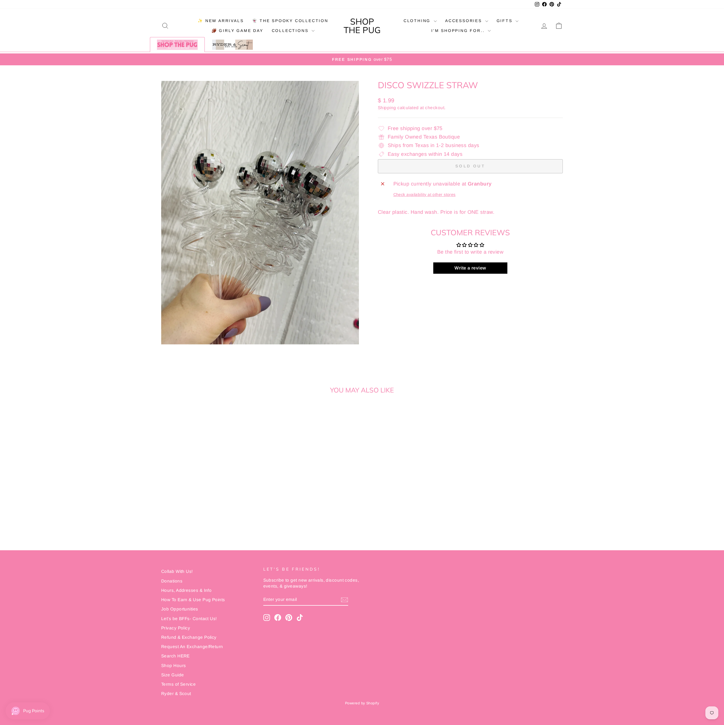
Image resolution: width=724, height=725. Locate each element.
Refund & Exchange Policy (189, 637)
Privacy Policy (175, 627)
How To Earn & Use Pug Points (193, 599)
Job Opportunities (179, 609)
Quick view (209, 496)
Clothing (418, 20)
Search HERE (175, 655)
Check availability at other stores (424, 194)
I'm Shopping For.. (458, 30)
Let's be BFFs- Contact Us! (189, 618)
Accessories (464, 20)
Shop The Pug (362, 25)
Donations (171, 581)
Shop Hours (173, 665)
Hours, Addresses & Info (186, 590)
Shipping (387, 107)
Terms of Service (178, 684)
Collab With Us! (177, 571)
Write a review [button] (470, 268)
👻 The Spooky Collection (290, 20)
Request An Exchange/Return (192, 646)
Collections (291, 30)
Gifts (505, 20)
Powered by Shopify (362, 703)
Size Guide (172, 674)
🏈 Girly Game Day (237, 30)
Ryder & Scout (176, 693)
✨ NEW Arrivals (221, 20)
